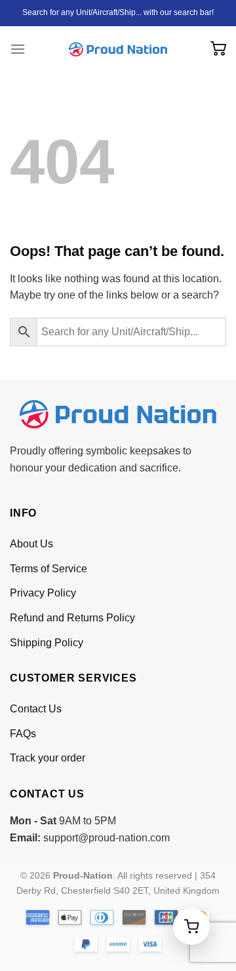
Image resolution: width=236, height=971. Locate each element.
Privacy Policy (43, 592)
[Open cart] (191, 926)
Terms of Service (48, 568)
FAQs (23, 733)
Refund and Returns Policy (72, 617)
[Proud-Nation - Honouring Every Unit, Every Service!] (118, 49)
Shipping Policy (46, 642)
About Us (31, 543)
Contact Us (36, 708)
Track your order (47, 757)
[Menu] (18, 49)
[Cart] (218, 49)
